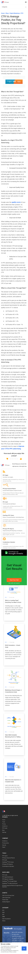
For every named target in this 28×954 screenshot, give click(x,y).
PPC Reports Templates (7, 879)
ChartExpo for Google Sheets (9, 881)
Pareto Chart (5, 899)
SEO (3, 914)
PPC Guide (4, 828)
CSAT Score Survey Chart (8, 895)
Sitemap (4, 832)
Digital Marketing (14, 13)
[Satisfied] (16, 459)
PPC (22, 13)
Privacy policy (5, 843)
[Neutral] (14, 459)
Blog (7, 13)
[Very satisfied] (17, 459)
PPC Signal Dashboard (7, 877)
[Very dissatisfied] (11, 459)
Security (4, 845)
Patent (3, 847)
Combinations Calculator (8, 866)
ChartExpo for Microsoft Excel (9, 883)
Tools (3, 821)
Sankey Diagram (6, 901)
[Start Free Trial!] (14, 586)
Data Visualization (6, 918)
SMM (3, 916)
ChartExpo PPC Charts (8, 862)
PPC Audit (4, 860)
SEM (3, 912)
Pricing (4, 824)
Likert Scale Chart (6, 897)
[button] (14, 7)
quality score (16, 202)
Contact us (4, 826)
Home (2, 13)
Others (3, 920)
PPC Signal (4, 855)
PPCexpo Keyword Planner (8, 857)
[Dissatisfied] (12, 459)
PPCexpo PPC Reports (7, 864)
